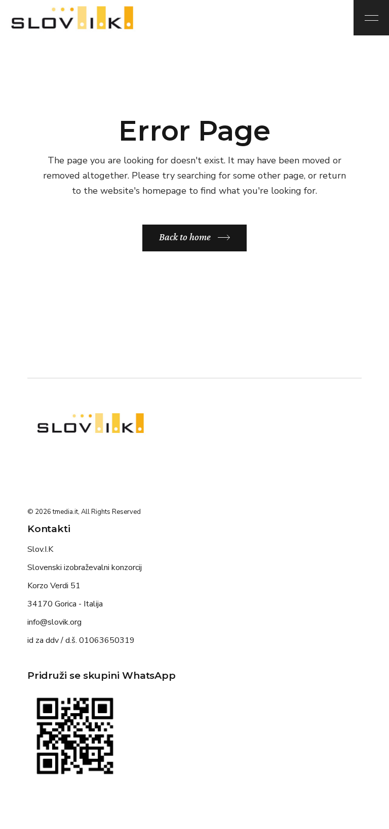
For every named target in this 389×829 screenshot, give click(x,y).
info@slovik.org (54, 622)
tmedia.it (65, 511)
